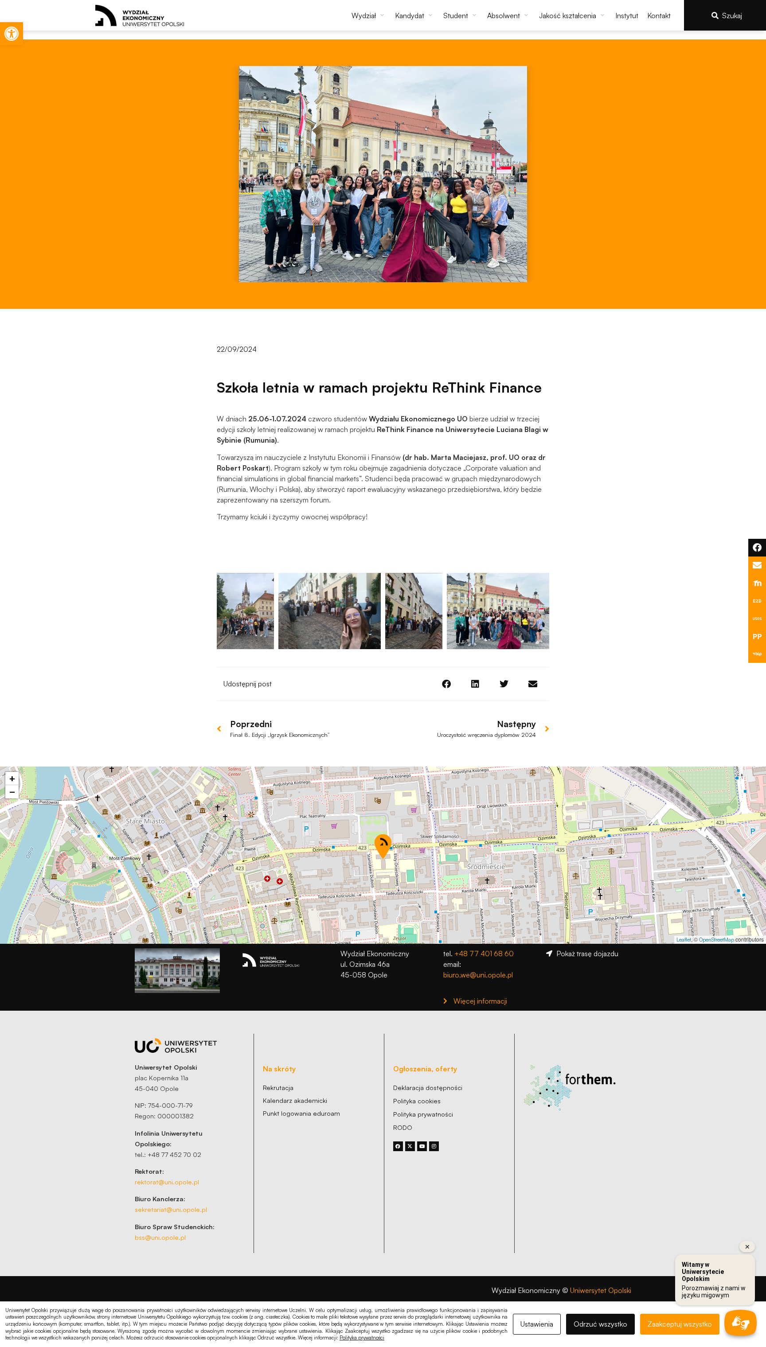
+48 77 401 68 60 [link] (484, 953)
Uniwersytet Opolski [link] (600, 1290)
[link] (11, 33)
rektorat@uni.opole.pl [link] (167, 1182)
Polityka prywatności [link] (362, 1338)
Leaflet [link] (683, 939)
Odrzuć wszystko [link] (600, 1324)
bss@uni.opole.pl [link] (160, 1237)
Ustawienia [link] (536, 1324)
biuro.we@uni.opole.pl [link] (478, 974)
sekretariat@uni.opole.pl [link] (171, 1209)
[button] (369, 15)
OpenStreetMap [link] (716, 939)
